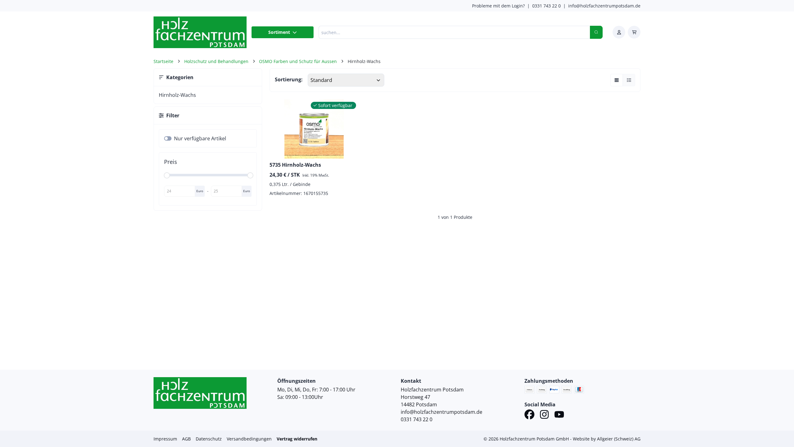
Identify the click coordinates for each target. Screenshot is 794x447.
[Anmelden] (619, 32)
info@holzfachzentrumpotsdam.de (604, 6)
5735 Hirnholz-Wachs (295, 164)
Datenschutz (209, 439)
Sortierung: (289, 79)
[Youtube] (559, 415)
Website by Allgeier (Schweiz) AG (606, 439)
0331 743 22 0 (546, 6)
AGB (186, 439)
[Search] (596, 32)
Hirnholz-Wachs (177, 95)
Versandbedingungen (249, 439)
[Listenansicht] (629, 80)
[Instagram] (544, 415)
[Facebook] (529, 415)
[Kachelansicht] (616, 80)
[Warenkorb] (634, 32)
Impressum (165, 439)
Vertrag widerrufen (297, 439)
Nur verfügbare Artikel (200, 138)
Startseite (163, 61)
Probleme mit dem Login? (498, 6)
